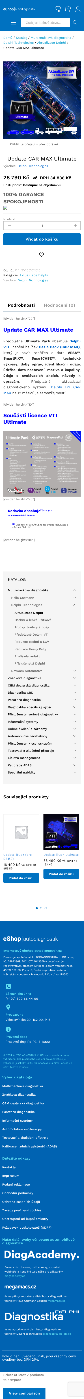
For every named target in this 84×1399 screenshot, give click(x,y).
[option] (21, 851)
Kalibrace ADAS (20, 765)
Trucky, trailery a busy (32, 627)
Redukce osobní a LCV (32, 641)
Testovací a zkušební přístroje (31, 750)
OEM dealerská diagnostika (29, 685)
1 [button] (37, 908)
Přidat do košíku (42, 239)
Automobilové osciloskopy (27, 736)
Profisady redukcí (28, 656)
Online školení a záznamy (27, 729)
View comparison (24, 1393)
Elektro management (24, 758)
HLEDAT (75, 22)
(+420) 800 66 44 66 (22, 998)
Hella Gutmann (22, 598)
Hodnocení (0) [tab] (59, 305)
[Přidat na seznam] (42, 254)
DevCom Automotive (26, 671)
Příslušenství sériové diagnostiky (33, 714)
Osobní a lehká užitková (33, 620)
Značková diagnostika (24, 678)
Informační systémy (23, 721)
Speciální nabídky (21, 772)
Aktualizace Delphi (33, 275)
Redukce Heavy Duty (30, 649)
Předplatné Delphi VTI (32, 634)
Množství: (9, 219)
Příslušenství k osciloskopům (30, 743)
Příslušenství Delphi (30, 663)
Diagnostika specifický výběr (30, 707)
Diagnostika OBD (20, 692)
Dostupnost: (12, 185)
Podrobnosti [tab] (21, 305)
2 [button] (41, 908)
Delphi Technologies (33, 166)
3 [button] (46, 908)
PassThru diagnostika (24, 700)
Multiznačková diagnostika (28, 590)
